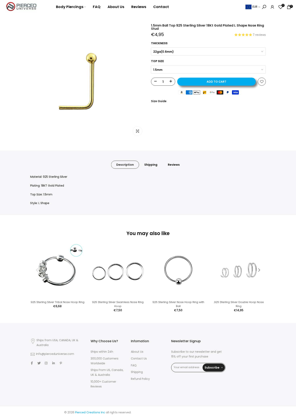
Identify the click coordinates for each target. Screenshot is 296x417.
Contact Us (139, 358)
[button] (244, 35)
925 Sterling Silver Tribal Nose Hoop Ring (57, 302)
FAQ (96, 6)
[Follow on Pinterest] (60, 363)
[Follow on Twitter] (39, 363)
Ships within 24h (102, 351)
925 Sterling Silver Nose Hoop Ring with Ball (178, 304)
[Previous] (37, 270)
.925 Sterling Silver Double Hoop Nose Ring (239, 304)
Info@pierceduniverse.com (55, 354)
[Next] (259, 270)
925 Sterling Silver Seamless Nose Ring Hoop (118, 304)
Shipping (150, 165)
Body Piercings (69, 6)
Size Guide (159, 101)
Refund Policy (140, 379)
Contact (161, 6)
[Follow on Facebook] (31, 363)
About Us (116, 6)
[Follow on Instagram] (46, 363)
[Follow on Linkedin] (53, 363)
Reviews (138, 6)
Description (125, 165)
